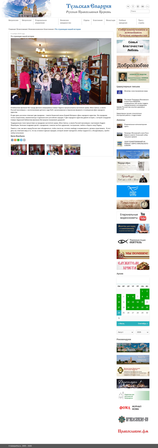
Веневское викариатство (65, 21)
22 (142, 307)
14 (138, 302)
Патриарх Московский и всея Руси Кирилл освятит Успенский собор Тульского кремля (136, 135)
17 (119, 307)
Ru (147, 6)
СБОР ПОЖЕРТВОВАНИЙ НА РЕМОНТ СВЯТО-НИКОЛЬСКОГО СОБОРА (136, 143)
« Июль (121, 323)
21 (138, 307)
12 (128, 302)
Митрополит (27, 20)
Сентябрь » (143, 323)
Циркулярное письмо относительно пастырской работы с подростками (129, 114)
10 (119, 302)
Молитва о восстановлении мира (136, 91)
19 (128, 307)
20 (133, 307)
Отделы (87, 20)
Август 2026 (133, 280)
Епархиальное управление (41, 21)
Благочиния (98, 20)
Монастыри (110, 20)
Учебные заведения (123, 21)
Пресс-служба (141, 21)
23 (147, 307)
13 (133, 302)
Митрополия (13, 20)
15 (142, 302)
